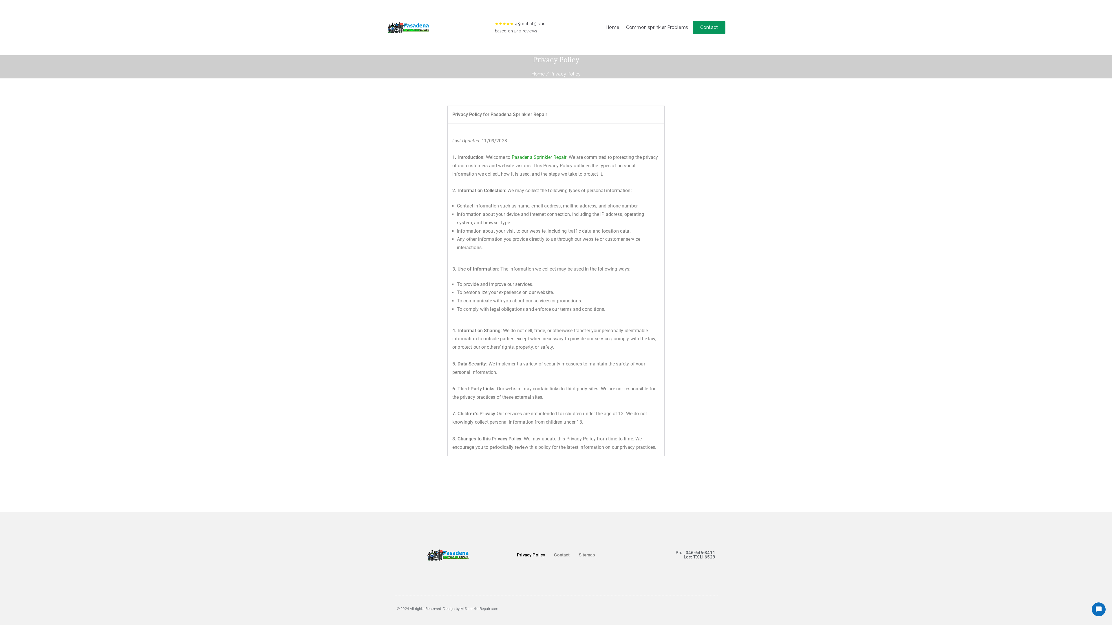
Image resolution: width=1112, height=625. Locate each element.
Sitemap (587, 555)
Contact (709, 27)
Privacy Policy (531, 555)
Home (612, 27)
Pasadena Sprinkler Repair (539, 157)
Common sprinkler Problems (657, 27)
